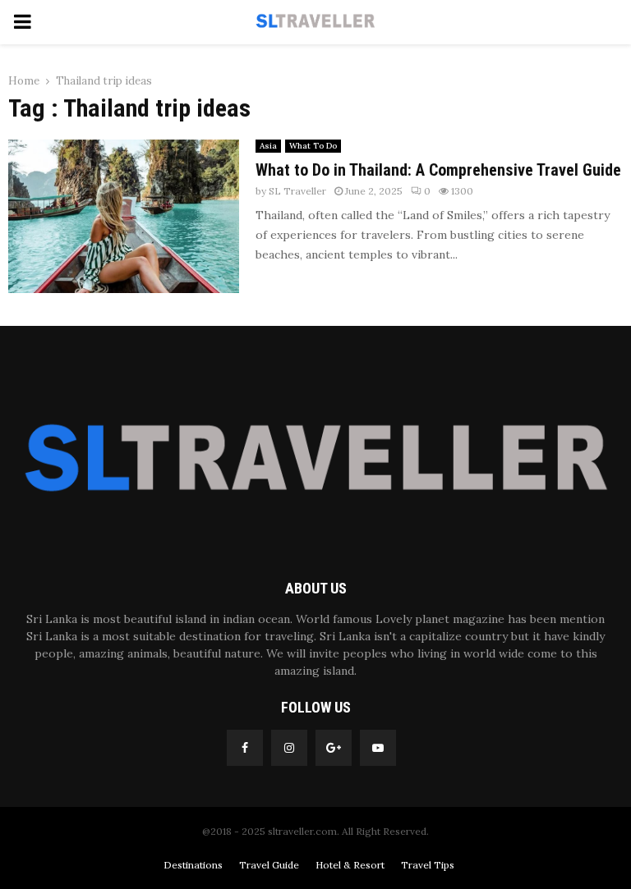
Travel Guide (269, 865)
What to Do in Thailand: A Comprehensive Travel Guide (438, 170)
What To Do (313, 145)
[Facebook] (245, 748)
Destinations (193, 865)
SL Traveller (297, 191)
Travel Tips (427, 865)
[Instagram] (289, 748)
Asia (268, 145)
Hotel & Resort (350, 865)
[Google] (334, 748)
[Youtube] (378, 748)
